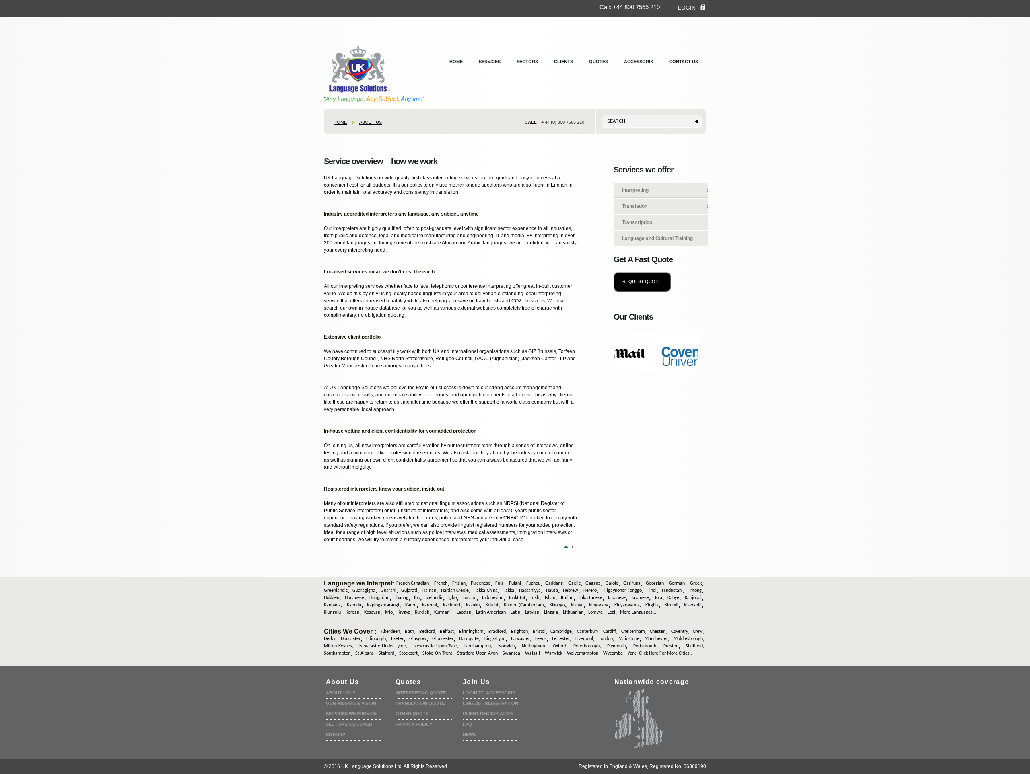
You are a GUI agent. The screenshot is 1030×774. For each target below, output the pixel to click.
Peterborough (586, 646)
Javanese (640, 597)
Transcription (637, 222)
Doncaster (350, 638)
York (632, 653)
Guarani (388, 590)
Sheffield (694, 646)
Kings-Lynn (494, 638)
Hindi (652, 590)
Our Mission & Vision (351, 703)
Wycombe (613, 653)
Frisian (459, 583)
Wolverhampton (582, 653)
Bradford (497, 631)
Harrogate (469, 638)
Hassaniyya (530, 590)
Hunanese (354, 597)
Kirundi (671, 605)
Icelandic (434, 597)
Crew (698, 631)
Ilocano (469, 597)
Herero (590, 590)
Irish (535, 597)
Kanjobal (693, 597)
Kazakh (473, 605)
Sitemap (335, 734)
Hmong (695, 590)
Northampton (477, 646)
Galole (612, 583)
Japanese (617, 597)
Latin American (491, 612)
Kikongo (557, 605)
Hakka (508, 590)
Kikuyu (577, 605)
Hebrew (570, 590)
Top (573, 547)
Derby (329, 638)
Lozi (611, 612)
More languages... (638, 612)
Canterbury (587, 631)
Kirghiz (652, 605)
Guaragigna (363, 590)
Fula (499, 583)
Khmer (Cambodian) (524, 605)
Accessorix (638, 61)
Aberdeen (390, 631)
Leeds (540, 638)
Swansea (511, 653)
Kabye (673, 597)
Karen (410, 605)
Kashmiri (451, 605)
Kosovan (372, 612)
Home (456, 61)
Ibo (417, 597)
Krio (389, 612)
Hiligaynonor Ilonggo (622, 590)
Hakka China (485, 590)
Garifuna (632, 583)
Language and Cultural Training (657, 238)
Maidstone (628, 638)
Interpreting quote (421, 692)
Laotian (464, 612)
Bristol (539, 631)
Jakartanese (590, 597)
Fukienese (480, 583)
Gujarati (409, 590)
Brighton (519, 631)
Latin (515, 612)
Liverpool (584, 638)
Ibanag (401, 597)
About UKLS (340, 692)
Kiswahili (693, 605)
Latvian (532, 612)
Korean (352, 612)
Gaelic (574, 583)
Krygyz (404, 612)
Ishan (550, 597)
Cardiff (609, 631)
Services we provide (351, 713)
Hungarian (379, 597)
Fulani (515, 583)
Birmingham (471, 631)
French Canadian (412, 583)
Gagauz (592, 583)
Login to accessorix (489, 692)
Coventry (679, 631)
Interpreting (635, 190)
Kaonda (354, 605)
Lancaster (520, 638)
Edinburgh (376, 638)
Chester (658, 631)
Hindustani (672, 590)
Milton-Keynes (338, 646)
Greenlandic (336, 590)
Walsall (532, 653)
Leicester (561, 638)
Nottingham (533, 646)
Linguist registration (490, 703)
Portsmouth (644, 646)
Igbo (452, 597)
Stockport (408, 653)
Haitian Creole (455, 590)
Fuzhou (533, 583)
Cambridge (561, 631)
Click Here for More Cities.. (665, 653)
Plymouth (616, 646)
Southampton (337, 653)
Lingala (551, 612)
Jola (658, 597)
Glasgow (417, 638)
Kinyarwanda (627, 605)
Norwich (506, 646)
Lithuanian (573, 612)
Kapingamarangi (383, 605)
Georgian (655, 583)
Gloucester (442, 638)
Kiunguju (332, 612)
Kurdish (422, 612)
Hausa (552, 590)
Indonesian (492, 597)
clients (563, 61)
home (340, 122)
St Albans (364, 653)
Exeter (397, 638)
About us (370, 122)
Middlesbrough (688, 638)
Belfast (447, 631)
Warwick (553, 653)
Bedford (427, 631)
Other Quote (412, 713)
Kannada (332, 605)
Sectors (527, 61)
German (677, 583)
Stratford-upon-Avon (477, 653)
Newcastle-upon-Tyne (435, 646)
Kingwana (598, 605)
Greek (696, 583)
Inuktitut (517, 597)
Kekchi (492, 605)
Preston (670, 646)
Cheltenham (633, 631)
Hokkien (331, 597)
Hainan (429, 590)
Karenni (429, 605)
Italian (567, 597)
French (440, 583)
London (606, 638)
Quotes (598, 61)
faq (467, 724)
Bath (409, 631)
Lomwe (595, 612)
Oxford (559, 646)
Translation (634, 206)
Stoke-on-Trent (437, 653)
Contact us (683, 61)
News (469, 734)
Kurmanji (443, 612)
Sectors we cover (349, 724)
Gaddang (554, 583)
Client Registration (488, 713)
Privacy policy (414, 724)
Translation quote (420, 703)
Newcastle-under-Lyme (382, 646)
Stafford (386, 653)
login (687, 7)
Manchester (656, 638)
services (490, 61)
